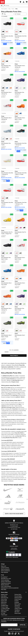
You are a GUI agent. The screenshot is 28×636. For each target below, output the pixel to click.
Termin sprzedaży (5, 580)
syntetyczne (10, 480)
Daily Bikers (4, 596)
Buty (9, 8)
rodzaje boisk (20, 479)
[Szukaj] (5, 5)
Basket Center (4, 594)
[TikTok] (16, 633)
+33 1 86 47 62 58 (14, 529)
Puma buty (17, 363)
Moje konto (3, 566)
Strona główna (4, 8)
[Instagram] (12, 633)
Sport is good (18, 604)
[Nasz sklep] (20, 2)
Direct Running (4, 597)
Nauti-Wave (3, 611)
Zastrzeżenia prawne (6, 583)
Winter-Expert (18, 613)
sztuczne (6, 480)
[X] (19, 633)
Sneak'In (17, 600)
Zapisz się (22, 625)
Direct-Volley (4, 599)
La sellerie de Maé (5, 608)
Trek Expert (17, 607)
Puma (13, 8)
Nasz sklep (3, 589)
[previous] (1, 499)
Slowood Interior (18, 597)
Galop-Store (4, 602)
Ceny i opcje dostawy (6, 586)
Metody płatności (5, 585)
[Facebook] (9, 633)
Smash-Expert (18, 599)
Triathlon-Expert (18, 608)
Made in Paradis (5, 610)
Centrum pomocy (5, 567)
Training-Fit (17, 605)
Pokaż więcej (14, 355)
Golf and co (3, 604)
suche (24, 479)
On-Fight (3, 613)
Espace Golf (4, 600)
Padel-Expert (4, 615)
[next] (27, 499)
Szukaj (7, 5)
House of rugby (4, 607)
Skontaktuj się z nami (14, 524)
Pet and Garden (18, 596)
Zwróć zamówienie (14, 549)
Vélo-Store (17, 611)
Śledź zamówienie (5, 569)
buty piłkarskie (11, 363)
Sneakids (17, 602)
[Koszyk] (27, 2)
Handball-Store (4, 605)
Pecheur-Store (18, 594)
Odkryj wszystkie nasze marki (14, 513)
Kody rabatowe (4, 572)
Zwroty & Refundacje (6, 581)
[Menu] (1, 5)
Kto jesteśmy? (4, 577)
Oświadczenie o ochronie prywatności (10, 588)
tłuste (2, 480)
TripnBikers (17, 610)
